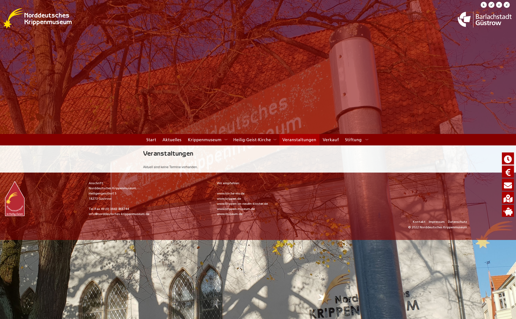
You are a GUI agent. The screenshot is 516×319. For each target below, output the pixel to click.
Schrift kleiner (507, 5)
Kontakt (419, 222)
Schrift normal (499, 5)
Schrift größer (491, 5)
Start (151, 139)
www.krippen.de (229, 199)
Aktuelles (171, 139)
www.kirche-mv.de (230, 193)
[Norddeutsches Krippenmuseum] (13, 18)
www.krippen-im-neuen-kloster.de (242, 204)
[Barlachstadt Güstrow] (485, 18)
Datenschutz (457, 222)
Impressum (437, 222)
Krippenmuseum (48, 22)
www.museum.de (229, 214)
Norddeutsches (46, 15)
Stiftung (353, 139)
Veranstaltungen (299, 139)
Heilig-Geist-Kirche (252, 139)
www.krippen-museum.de (236, 209)
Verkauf (331, 139)
